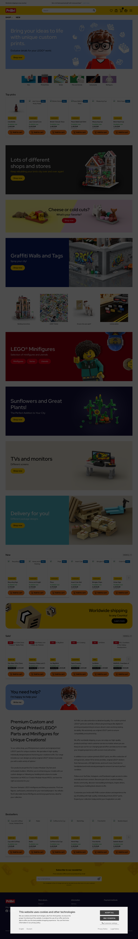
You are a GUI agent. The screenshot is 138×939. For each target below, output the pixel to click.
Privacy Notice (102, 929)
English (21, 929)
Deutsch (29, 929)
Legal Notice (115, 929)
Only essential (109, 918)
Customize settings (110, 923)
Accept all (109, 912)
